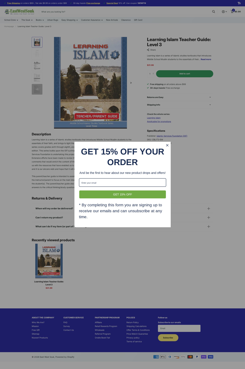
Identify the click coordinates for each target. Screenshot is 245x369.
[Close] (167, 145)
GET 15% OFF (122, 194)
